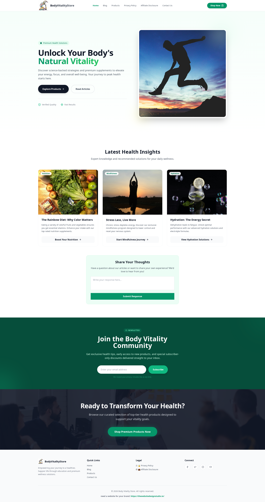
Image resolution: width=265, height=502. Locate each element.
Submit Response (132, 296)
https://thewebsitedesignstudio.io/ (147, 496)
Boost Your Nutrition (66, 239)
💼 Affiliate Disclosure (148, 469)
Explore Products (52, 89)
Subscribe (158, 369)
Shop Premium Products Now (132, 431)
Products (116, 5)
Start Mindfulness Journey (130, 239)
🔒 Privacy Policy (145, 465)
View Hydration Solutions (195, 239)
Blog (105, 5)
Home (96, 5)
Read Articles (83, 89)
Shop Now (215, 5)
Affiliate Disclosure (149, 5)
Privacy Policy (130, 5)
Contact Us (167, 5)
